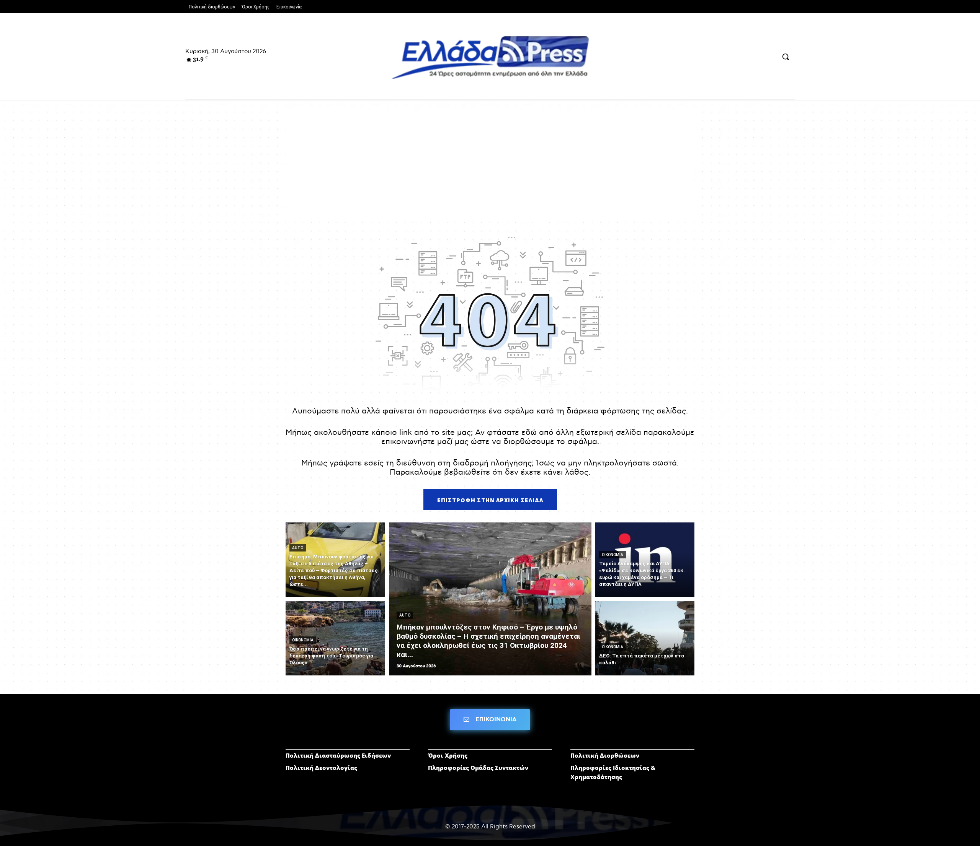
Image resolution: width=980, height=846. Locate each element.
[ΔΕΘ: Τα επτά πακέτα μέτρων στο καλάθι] (645, 638)
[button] (785, 56)
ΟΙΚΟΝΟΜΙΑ (303, 640)
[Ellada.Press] (490, 57)
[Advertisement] (490, 164)
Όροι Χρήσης (447, 755)
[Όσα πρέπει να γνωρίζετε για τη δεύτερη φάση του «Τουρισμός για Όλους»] (335, 638)
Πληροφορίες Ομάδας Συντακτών (478, 767)
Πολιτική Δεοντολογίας (321, 767)
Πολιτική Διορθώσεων (604, 755)
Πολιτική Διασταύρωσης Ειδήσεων (338, 755)
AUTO (297, 548)
